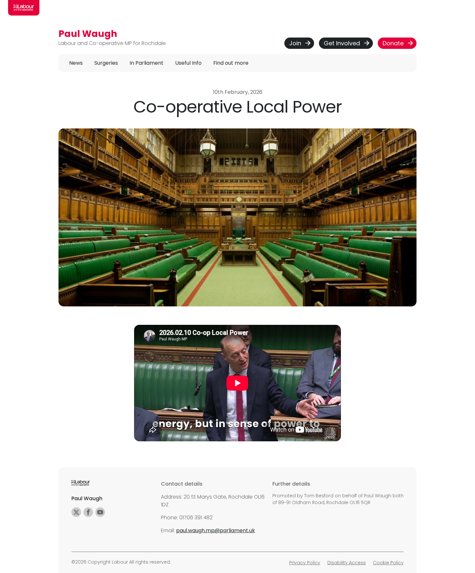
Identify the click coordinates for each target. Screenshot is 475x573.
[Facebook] (88, 512)
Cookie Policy (388, 562)
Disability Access (346, 562)
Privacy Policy (304, 562)
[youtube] (100, 512)
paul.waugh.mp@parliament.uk (215, 530)
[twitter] (76, 512)
